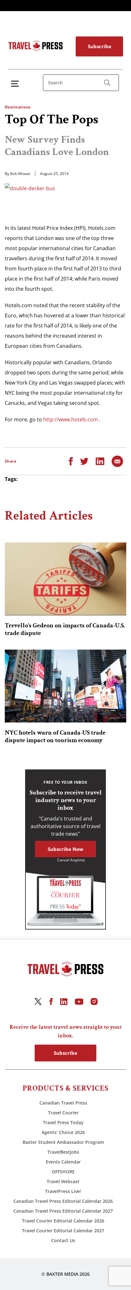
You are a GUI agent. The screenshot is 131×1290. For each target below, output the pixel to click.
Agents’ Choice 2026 (63, 1132)
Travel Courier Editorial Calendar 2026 (63, 1221)
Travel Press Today (63, 1122)
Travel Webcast (63, 1181)
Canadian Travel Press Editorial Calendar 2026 (63, 1201)
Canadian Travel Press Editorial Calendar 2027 (63, 1211)
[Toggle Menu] (16, 84)
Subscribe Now (65, 849)
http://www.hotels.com (70, 419)
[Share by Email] (117, 460)
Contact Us (63, 1240)
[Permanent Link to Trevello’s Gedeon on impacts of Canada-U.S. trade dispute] (65, 578)
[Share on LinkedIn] (100, 460)
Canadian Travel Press (63, 1103)
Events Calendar (63, 1162)
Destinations (18, 107)
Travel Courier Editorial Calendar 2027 (63, 1231)
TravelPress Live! (63, 1191)
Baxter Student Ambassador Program (63, 1142)
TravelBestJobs (63, 1152)
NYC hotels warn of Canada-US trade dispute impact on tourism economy (55, 736)
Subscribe (99, 46)
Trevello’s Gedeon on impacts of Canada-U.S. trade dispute (65, 629)
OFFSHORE (63, 1172)
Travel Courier (63, 1113)
